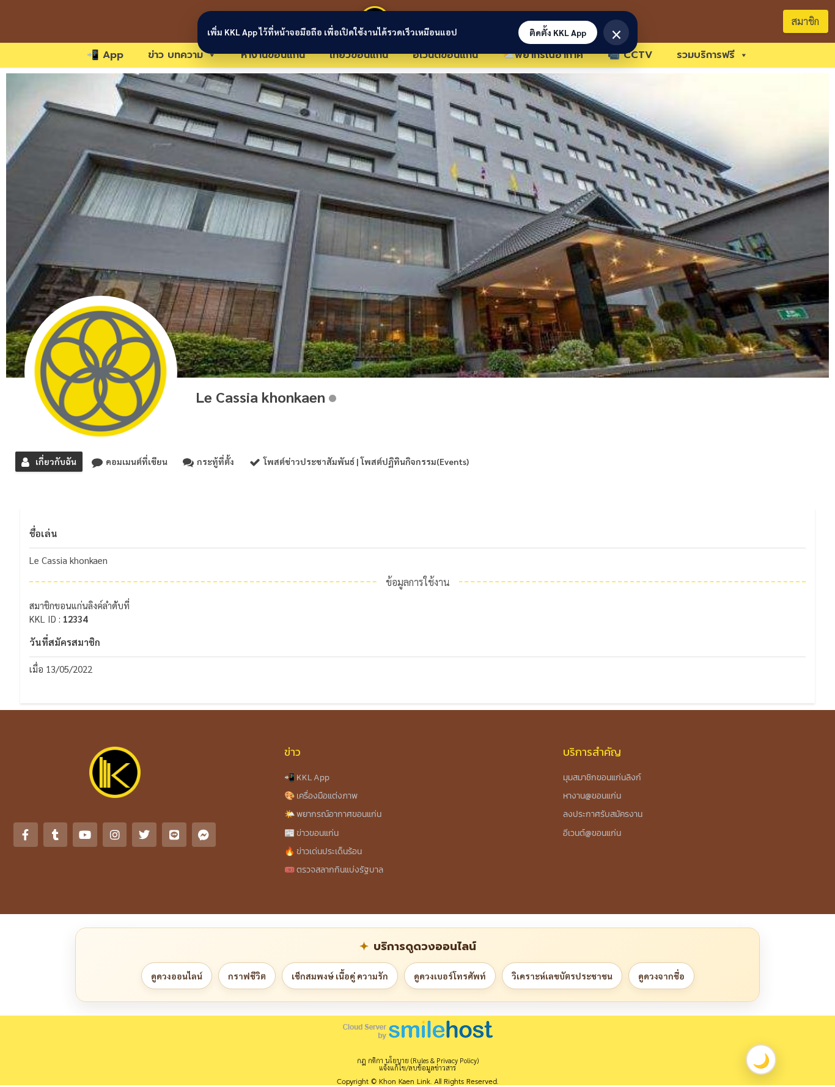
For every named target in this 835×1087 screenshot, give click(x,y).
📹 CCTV (630, 55)
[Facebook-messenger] (204, 834)
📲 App (105, 55)
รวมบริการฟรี (706, 55)
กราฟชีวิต (247, 975)
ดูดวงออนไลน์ (176, 975)
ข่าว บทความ (175, 55)
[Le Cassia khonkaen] (100, 372)
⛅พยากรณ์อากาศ (542, 55)
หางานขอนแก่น (273, 55)
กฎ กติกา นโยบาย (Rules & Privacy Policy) (418, 1060)
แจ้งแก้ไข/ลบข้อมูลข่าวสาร (417, 1067)
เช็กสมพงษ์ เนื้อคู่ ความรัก (340, 975)
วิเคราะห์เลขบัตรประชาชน (562, 975)
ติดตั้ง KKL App (557, 32)
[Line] (174, 834)
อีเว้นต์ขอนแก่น (445, 55)
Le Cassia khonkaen (260, 396)
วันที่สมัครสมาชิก (64, 642)
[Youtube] (85, 834)
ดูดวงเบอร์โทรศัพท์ (450, 975)
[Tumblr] (55, 834)
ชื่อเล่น (43, 533)
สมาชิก (805, 21)
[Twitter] (144, 834)
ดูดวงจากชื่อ (661, 975)
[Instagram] (115, 834)
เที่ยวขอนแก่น (358, 55)
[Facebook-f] (25, 834)
